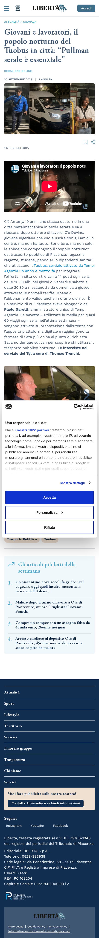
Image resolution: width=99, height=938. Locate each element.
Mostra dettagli (72, 483)
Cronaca (29, 21)
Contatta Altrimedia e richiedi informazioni (46, 803)
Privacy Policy (58, 926)
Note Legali (15, 926)
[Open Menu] (6, 8)
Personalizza (46, 512)
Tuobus (50, 539)
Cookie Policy (36, 926)
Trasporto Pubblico (22, 539)
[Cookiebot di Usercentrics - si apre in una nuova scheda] (73, 407)
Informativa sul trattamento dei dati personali (39, 931)
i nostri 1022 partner (32, 430)
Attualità (11, 21)
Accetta (49, 497)
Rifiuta (49, 527)
